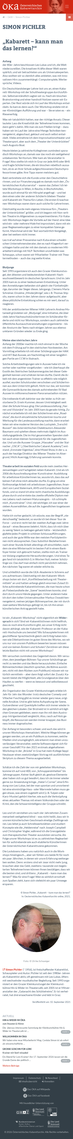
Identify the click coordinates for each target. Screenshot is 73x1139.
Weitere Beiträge (11, 1065)
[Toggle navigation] (67, 6)
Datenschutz (35, 1078)
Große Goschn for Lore (17, 1049)
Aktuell (4, 17)
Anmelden (49, 1081)
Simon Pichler (22, 17)
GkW (10, 17)
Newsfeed (53, 1078)
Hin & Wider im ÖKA (14, 1020)
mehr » (65, 1031)
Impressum (18, 1078)
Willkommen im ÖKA (15, 1036)
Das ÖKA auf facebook (38, 1095)
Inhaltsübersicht (29, 1081)
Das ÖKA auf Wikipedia (38, 1089)
